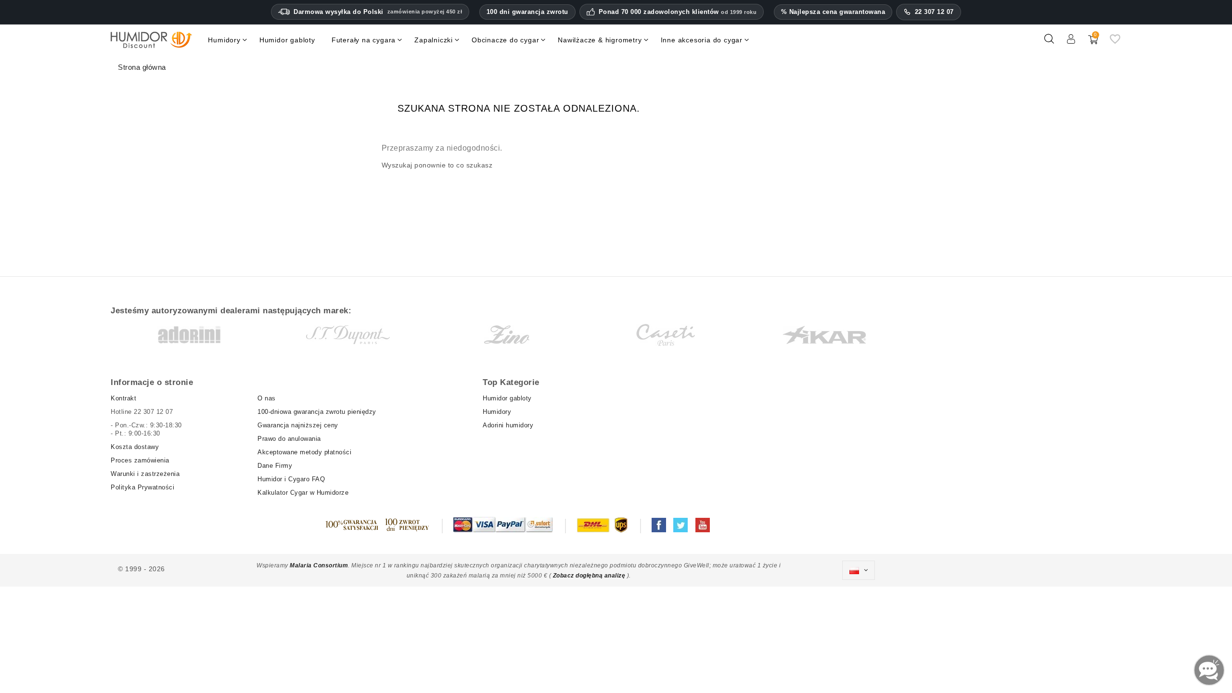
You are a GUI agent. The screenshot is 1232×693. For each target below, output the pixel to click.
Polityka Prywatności (142, 487)
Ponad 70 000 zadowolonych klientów (678, 12)
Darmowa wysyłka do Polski (378, 11)
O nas (266, 398)
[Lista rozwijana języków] (858, 570)
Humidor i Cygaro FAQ (291, 479)
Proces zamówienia (140, 460)
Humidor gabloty (509, 398)
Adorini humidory (508, 425)
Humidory (497, 411)
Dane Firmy (274, 465)
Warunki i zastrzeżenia (145, 473)
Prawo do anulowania (289, 438)
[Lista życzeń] (1115, 43)
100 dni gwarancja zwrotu (527, 11)
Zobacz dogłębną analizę (590, 575)
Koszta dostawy (135, 446)
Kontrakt (123, 398)
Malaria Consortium (319, 565)
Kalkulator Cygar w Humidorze (302, 492)
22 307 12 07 (934, 11)
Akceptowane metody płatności (304, 452)
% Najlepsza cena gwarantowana (833, 11)
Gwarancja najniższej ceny (297, 425)
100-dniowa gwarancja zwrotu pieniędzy (316, 411)
